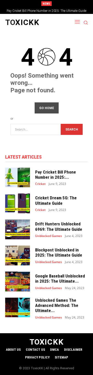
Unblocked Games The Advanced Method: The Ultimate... (56, 305)
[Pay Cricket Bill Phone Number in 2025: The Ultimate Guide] (17, 178)
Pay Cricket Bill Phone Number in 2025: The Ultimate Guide (46, 11)
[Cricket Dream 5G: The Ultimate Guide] (17, 203)
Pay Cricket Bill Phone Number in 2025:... (55, 174)
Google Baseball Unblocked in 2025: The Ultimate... (60, 278)
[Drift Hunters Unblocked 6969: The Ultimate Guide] (17, 229)
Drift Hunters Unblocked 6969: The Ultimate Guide (58, 226)
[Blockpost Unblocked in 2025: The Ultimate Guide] (17, 255)
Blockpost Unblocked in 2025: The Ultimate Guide (58, 252)
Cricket (40, 183)
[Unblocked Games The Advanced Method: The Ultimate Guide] (17, 307)
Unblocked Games (48, 236)
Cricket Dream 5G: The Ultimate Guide (56, 200)
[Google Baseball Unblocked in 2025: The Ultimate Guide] (17, 281)
